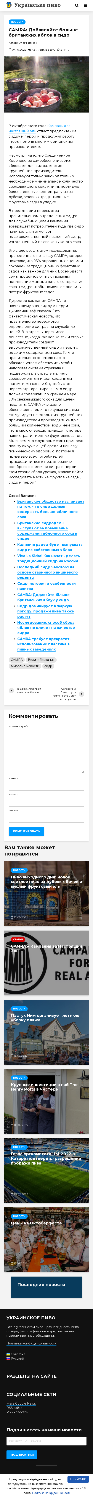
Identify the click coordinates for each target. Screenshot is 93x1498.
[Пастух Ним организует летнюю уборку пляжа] (46, 1032)
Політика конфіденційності (51, 1493)
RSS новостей (17, 1412)
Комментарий (18, 726)
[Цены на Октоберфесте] (46, 1239)
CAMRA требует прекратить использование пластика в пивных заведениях (44, 644)
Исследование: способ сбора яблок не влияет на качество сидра (46, 627)
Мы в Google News (21, 1403)
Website (13, 810)
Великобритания (41, 660)
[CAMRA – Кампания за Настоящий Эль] (46, 963)
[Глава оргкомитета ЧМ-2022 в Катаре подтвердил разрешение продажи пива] (46, 1170)
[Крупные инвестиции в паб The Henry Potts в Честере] (46, 1101)
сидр (48, 666)
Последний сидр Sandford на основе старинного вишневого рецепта (47, 572)
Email (13, 794)
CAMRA (17, 660)
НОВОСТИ (17, 22)
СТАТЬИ (18, 939)
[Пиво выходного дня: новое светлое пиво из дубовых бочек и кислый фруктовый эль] (46, 893)
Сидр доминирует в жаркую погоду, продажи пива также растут (45, 611)
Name (13, 778)
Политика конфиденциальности (31, 1343)
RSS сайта (14, 1408)
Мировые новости (25, 666)
